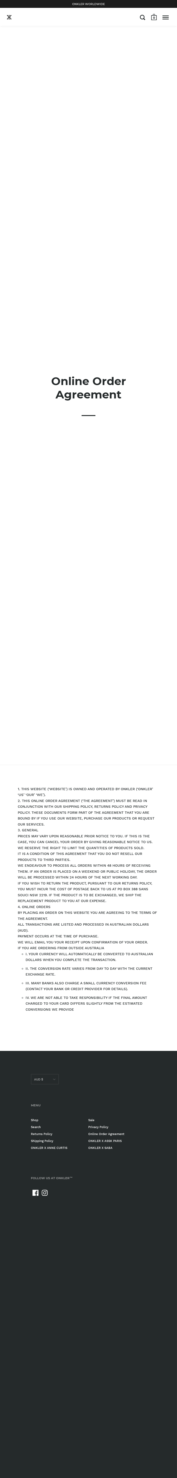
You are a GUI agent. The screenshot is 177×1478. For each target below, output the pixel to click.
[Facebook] (35, 1193)
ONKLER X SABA (100, 1148)
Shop (34, 1120)
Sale (91, 1120)
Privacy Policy (98, 1127)
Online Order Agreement (106, 1134)
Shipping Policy (42, 1141)
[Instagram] (45, 1193)
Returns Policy (41, 1134)
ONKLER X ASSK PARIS (105, 1141)
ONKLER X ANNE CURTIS (49, 1148)
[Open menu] (165, 17)
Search (36, 1127)
